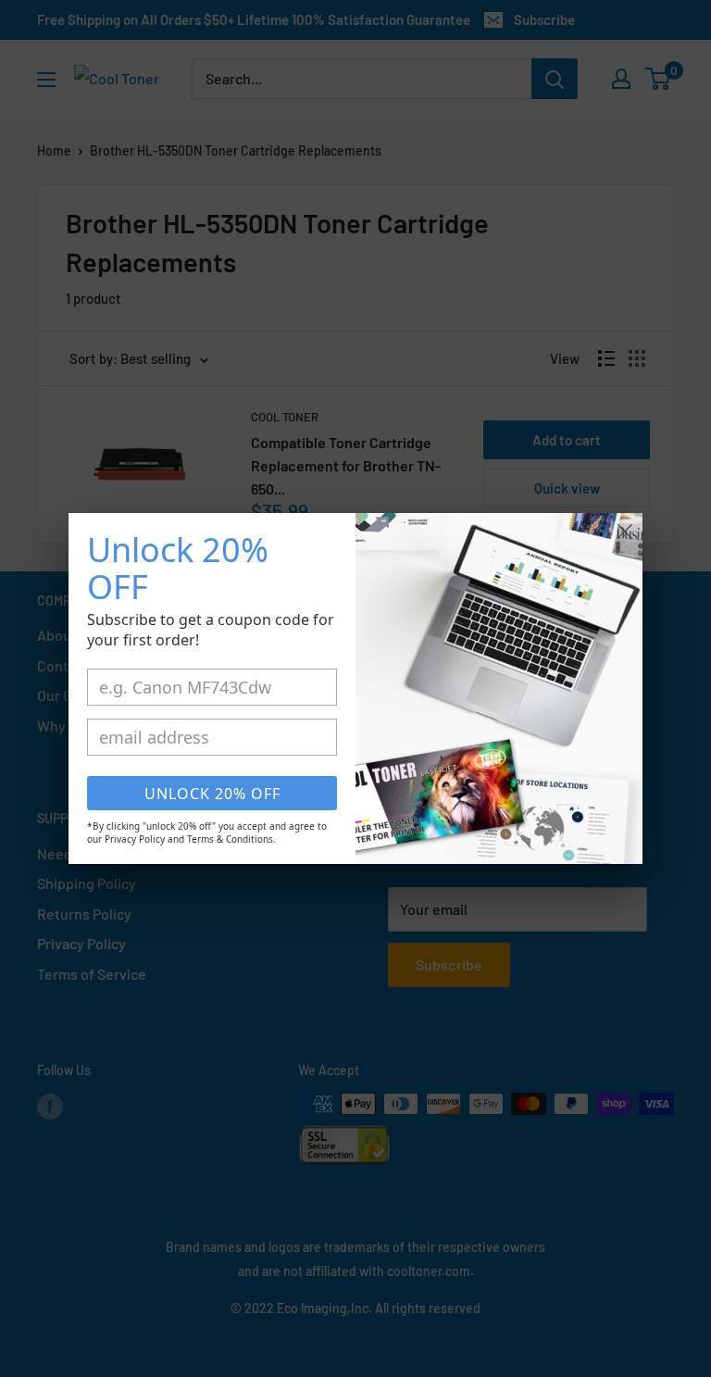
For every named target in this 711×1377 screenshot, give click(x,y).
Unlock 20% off (212, 793)
